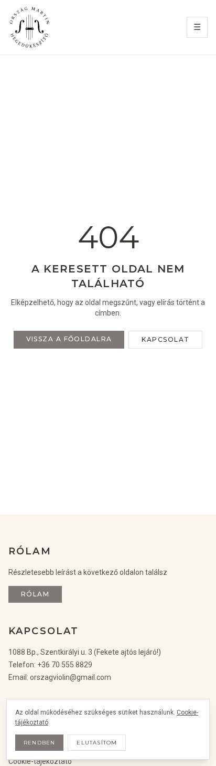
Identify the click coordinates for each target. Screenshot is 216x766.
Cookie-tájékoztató (40, 761)
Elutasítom (97, 742)
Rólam (35, 594)
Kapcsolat (165, 339)
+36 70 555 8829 (64, 664)
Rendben (39, 742)
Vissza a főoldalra (69, 339)
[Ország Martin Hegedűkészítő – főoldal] (29, 27)
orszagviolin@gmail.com (70, 677)
